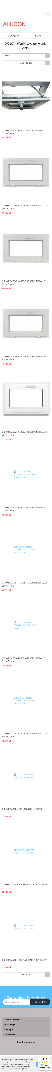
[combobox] (26, 55)
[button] (26, 1019)
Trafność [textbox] (7, 56)
